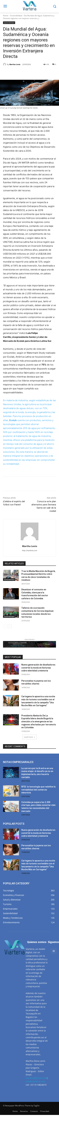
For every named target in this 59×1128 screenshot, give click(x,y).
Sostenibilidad (16, 15)
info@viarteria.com (35, 1081)
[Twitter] (23, 72)
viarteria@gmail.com (36, 1078)
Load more (28, 737)
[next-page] (10, 626)
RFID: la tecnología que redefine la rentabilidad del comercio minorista (38, 789)
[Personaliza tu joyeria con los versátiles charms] (11, 685)
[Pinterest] (29, 72)
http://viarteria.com (29, 550)
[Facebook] (16, 72)
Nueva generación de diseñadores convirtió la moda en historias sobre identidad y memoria (38, 667)
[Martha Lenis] (5, 64)
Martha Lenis (14, 64)
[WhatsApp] (36, 72)
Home (5, 15)
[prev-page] (5, 626)
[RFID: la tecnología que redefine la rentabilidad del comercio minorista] (11, 791)
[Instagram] (54, 951)
